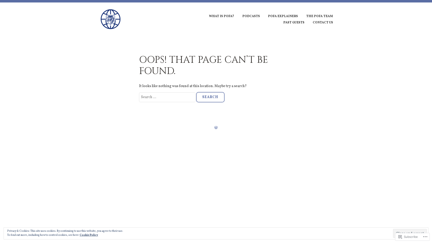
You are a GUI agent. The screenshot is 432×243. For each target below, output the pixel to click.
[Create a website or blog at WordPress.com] (216, 128)
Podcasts (251, 16)
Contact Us (323, 22)
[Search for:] (167, 97)
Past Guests (293, 22)
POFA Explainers (283, 16)
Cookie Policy (89, 235)
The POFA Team (319, 16)
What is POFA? (221, 16)
